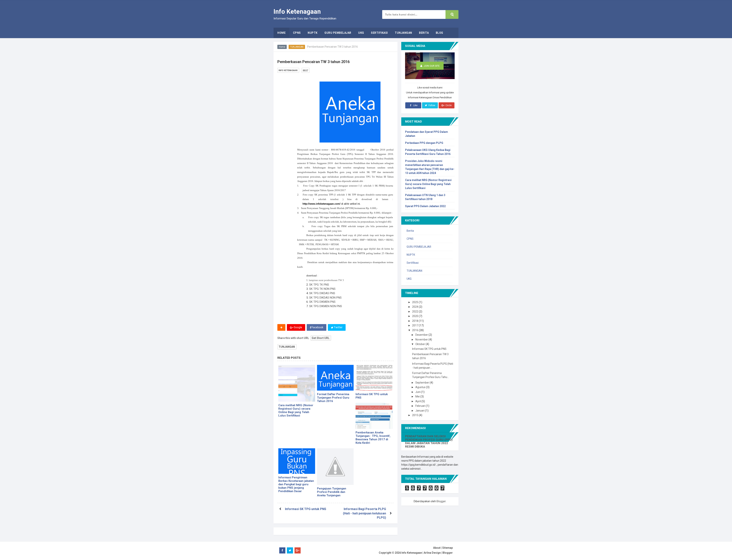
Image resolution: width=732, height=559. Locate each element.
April (418, 401)
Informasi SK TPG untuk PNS (372, 395)
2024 (415, 306)
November (422, 339)
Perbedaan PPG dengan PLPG (424, 142)
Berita (410, 230)
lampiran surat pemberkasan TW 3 (326, 280)
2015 (415, 415)
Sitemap (447, 547)
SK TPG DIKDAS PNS (322, 293)
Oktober (420, 344)
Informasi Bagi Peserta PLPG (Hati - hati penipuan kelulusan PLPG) (364, 513)
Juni (418, 391)
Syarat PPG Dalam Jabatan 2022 (425, 206)
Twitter (338, 327)
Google (297, 327)
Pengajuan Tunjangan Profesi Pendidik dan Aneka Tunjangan (331, 492)
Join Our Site (431, 65)
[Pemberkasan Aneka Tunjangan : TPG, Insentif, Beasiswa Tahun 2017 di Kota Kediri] (374, 416)
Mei (417, 396)
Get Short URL (320, 338)
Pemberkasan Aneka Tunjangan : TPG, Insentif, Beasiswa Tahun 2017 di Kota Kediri (373, 437)
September (422, 382)
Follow (431, 105)
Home (282, 47)
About (437, 547)
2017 (415, 325)
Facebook (317, 327)
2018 (415, 320)
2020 (415, 316)
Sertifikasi (413, 262)
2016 (415, 330)
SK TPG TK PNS (319, 284)
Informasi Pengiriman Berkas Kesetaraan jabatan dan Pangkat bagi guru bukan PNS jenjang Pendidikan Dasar (296, 484)
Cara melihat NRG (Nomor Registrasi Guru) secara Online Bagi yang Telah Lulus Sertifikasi (295, 410)
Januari (420, 410)
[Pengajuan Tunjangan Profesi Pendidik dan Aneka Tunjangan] (335, 466)
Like (415, 105)
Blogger (441, 501)
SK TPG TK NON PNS (322, 289)
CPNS (410, 238)
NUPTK (411, 254)
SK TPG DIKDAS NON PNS (325, 297)
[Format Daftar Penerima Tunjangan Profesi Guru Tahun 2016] (335, 378)
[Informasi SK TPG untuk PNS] (374, 378)
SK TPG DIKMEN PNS (322, 302)
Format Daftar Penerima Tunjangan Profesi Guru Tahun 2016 (333, 397)
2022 (415, 311)
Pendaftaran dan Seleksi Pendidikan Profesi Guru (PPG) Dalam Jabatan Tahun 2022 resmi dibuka (429, 441)
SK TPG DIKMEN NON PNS (325, 306)
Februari (420, 405)
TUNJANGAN (296, 47)
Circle (448, 105)
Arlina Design (432, 552)
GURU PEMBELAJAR (419, 246)
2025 (415, 302)
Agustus (420, 387)
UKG (409, 278)
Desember (422, 334)
